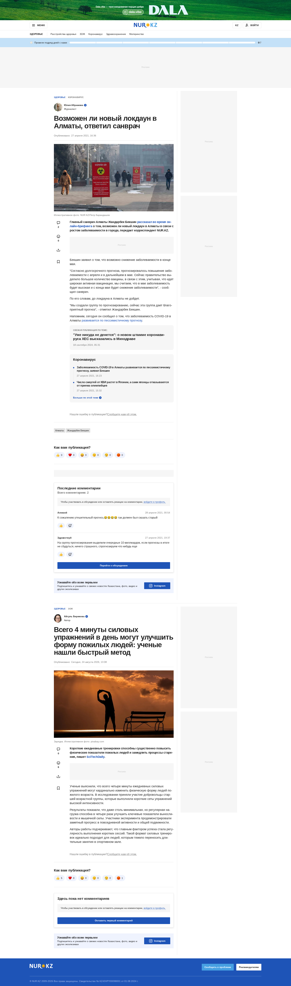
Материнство (136, 34)
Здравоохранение (116, 34)
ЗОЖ (82, 34)
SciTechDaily (95, 756)
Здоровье (36, 34)
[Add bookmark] (58, 262)
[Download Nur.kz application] (145, 10)
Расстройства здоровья (63, 34)
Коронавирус (95, 34)
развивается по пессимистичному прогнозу (112, 320)
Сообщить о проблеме (217, 967)
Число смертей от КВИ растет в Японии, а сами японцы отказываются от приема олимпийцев (123, 384)
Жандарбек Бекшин (78, 430)
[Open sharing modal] (58, 250)
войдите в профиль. (155, 501)
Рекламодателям (249, 967)
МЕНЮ (41, 25)
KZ (236, 25)
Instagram (159, 585)
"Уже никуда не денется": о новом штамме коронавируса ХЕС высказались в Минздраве (119, 337)
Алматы (59, 430)
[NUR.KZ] (145, 25)
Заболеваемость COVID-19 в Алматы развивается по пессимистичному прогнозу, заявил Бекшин (123, 369)
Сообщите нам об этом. (122, 414)
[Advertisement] (145, 67)
